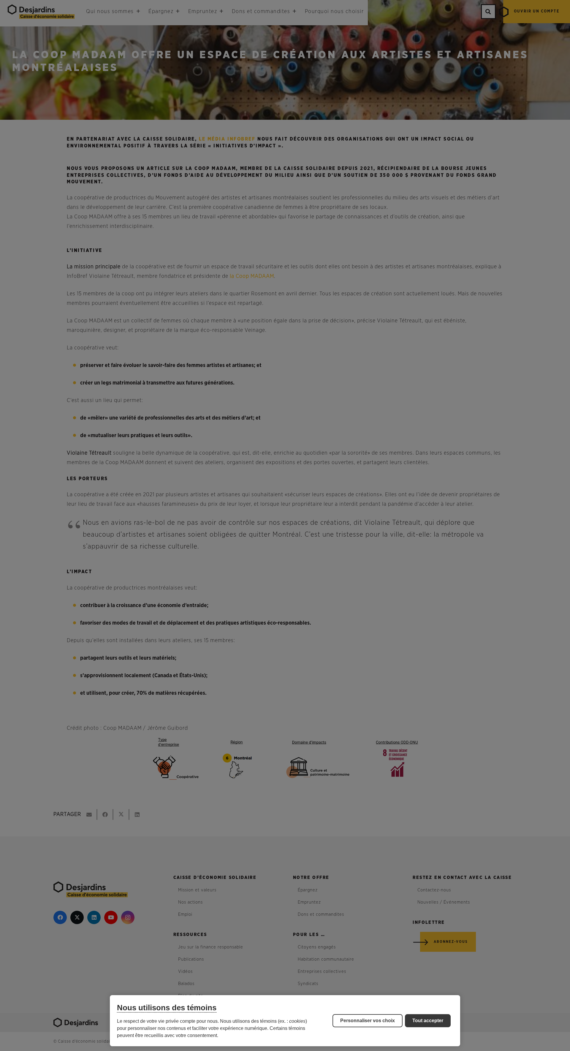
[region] (285, 1020)
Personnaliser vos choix (367, 1020)
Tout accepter (427, 1020)
